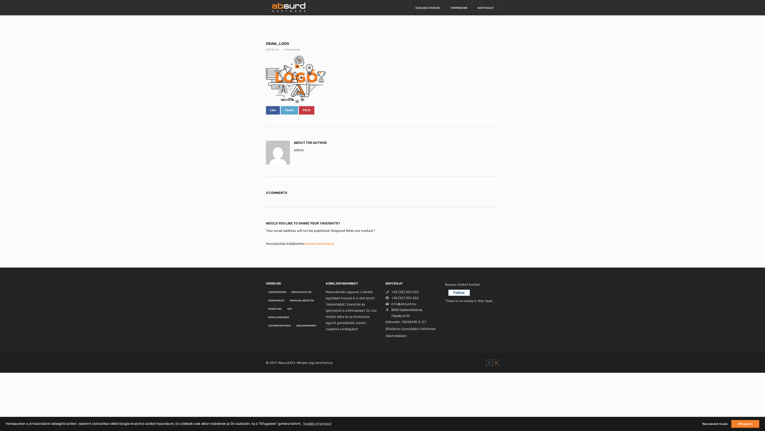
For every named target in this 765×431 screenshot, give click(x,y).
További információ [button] (317, 424)
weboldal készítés (302, 300)
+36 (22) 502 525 (404, 292)
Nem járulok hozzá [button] (714, 423)
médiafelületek (301, 292)
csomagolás (276, 300)
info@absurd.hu (403, 304)
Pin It (306, 110)
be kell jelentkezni (320, 244)
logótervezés (277, 292)
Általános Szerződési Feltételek (410, 329)
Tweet (289, 110)
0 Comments (292, 49)
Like (273, 110)
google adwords (278, 317)
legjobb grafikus (279, 325)
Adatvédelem (396, 336)
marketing (274, 309)
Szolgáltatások (427, 7)
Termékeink (459, 7)
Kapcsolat (486, 7)
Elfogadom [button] (745, 423)
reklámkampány (306, 325)
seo (289, 309)
